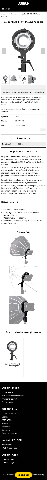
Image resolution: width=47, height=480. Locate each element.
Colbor (17, 116)
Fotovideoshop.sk (9, 433)
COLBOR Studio (8, 459)
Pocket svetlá (7, 392)
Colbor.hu (6, 430)
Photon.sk (6, 426)
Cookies (5, 417)
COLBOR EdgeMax (9, 462)
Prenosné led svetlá (10, 399)
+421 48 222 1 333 (9, 448)
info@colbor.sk (8, 444)
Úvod (3, 14)
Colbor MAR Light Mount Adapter (12, 365)
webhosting (40, 475)
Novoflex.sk (7, 423)
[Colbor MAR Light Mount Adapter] (23, 50)
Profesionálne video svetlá (13, 395)
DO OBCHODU (23, 475)
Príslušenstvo (13, 14)
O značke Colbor (9, 413)
